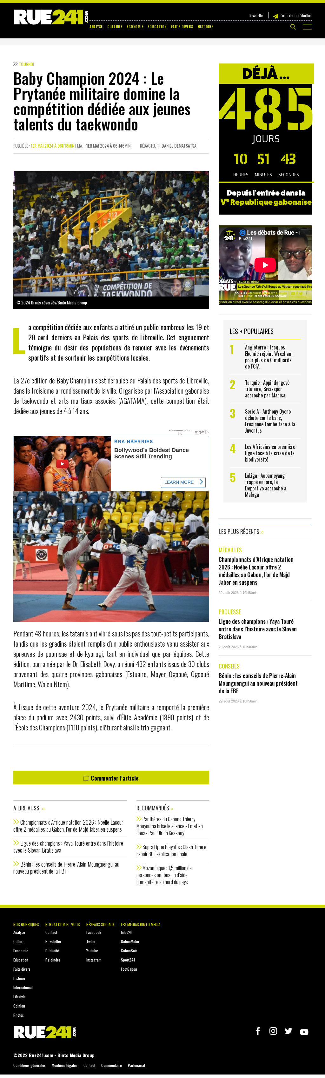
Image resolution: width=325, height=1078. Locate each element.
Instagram (94, 959)
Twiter (91, 941)
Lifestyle (19, 996)
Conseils (229, 666)
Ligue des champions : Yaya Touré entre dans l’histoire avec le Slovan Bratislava (68, 846)
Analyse (96, 26)
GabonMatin (130, 941)
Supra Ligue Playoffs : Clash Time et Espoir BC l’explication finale (172, 850)
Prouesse (230, 612)
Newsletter (256, 15)
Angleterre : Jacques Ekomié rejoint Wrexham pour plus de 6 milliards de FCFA (269, 356)
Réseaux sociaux (100, 924)
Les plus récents (240, 531)
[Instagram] (273, 1031)
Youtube (92, 950)
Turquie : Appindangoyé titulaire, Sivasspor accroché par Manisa (267, 388)
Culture (115, 26)
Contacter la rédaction (296, 15)
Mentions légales (64, 1065)
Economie (135, 26)
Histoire (205, 26)
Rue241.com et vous (62, 924)
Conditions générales (29, 1065)
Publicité (52, 950)
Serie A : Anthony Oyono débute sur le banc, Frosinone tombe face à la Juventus (270, 421)
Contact (51, 932)
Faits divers (182, 26)
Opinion (19, 1005)
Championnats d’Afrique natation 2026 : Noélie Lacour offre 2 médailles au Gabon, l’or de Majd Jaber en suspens (68, 825)
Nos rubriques (26, 924)
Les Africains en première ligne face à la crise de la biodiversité (270, 452)
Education (157, 26)
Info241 (126, 932)
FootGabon (129, 969)
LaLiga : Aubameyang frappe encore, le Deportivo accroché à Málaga (265, 485)
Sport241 (128, 959)
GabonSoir (129, 950)
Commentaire (111, 1065)
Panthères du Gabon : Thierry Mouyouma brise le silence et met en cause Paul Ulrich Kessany (169, 826)
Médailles (230, 550)
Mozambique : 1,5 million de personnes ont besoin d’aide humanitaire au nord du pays (164, 875)
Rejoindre (52, 959)
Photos (18, 1015)
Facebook (93, 932)
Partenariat (136, 1065)
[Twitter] (288, 1031)
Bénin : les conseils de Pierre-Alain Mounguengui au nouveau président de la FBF (66, 867)
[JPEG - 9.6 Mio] (111, 556)
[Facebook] (258, 1031)
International (23, 987)
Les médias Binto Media (140, 924)
